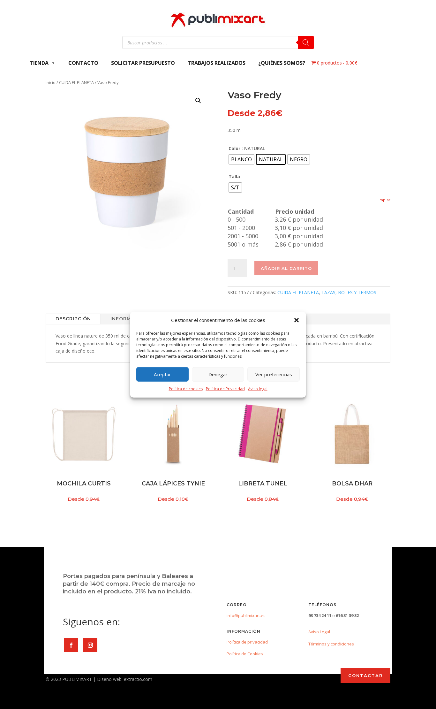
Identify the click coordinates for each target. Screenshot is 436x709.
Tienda (39, 62)
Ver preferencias (273, 374)
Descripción (73, 319)
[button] (296, 320)
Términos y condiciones (331, 644)
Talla (234, 176)
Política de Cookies (245, 654)
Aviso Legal (319, 632)
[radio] (241, 159)
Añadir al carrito (286, 268)
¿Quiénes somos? (281, 62)
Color (234, 148)
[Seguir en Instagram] (90, 645)
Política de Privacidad (225, 389)
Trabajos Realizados (216, 62)
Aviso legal (257, 389)
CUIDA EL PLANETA (76, 82)
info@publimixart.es (246, 615)
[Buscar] (306, 42)
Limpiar (383, 199)
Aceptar (162, 374)
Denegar (218, 374)
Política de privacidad (247, 642)
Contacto (83, 62)
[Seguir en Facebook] (71, 645)
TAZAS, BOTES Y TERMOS (348, 292)
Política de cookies (186, 389)
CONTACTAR (365, 675)
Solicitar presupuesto (143, 62)
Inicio (51, 82)
